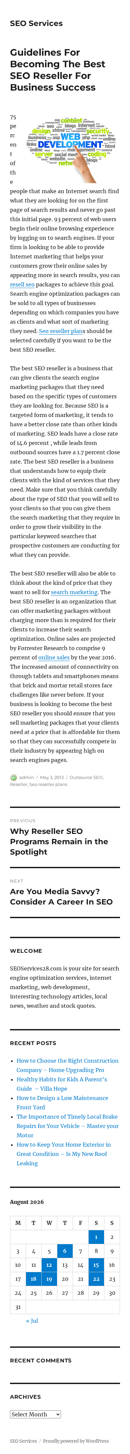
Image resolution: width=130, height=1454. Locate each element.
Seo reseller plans (48, 784)
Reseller (18, 784)
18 (33, 1278)
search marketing (74, 592)
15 (96, 1265)
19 (49, 1278)
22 (96, 1278)
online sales (54, 657)
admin (26, 777)
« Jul (32, 1320)
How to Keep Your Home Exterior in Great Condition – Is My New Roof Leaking (64, 1154)
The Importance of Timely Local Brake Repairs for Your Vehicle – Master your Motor (68, 1126)
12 (49, 1265)
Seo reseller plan (61, 331)
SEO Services (36, 23)
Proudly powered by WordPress (76, 1441)
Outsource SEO (86, 777)
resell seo (22, 284)
